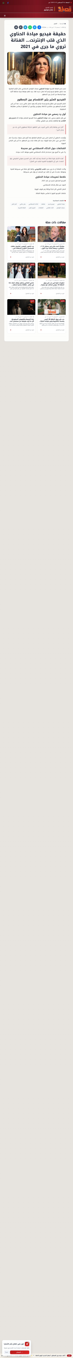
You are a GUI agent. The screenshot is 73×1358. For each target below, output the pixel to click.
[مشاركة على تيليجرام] (25, 27)
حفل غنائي (23, 204)
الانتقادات (40, 208)
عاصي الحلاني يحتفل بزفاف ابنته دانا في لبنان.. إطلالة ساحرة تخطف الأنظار (21, 284)
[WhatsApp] (3, 3)
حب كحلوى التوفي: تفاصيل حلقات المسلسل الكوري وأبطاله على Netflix (22, 248)
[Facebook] (8, 3)
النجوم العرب (32, 208)
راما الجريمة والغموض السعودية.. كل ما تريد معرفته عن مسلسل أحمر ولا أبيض (22, 321)
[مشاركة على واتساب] (30, 27)
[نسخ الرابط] (21, 27)
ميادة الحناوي (61, 204)
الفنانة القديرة (22, 208)
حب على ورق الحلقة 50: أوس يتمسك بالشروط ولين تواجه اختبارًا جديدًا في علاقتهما (52, 321)
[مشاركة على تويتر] (35, 27)
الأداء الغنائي (50, 208)
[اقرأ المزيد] (41, 257)
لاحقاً (6, 1352)
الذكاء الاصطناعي (33, 204)
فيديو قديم (51, 204)
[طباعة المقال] (16, 27)
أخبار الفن (14, 204)
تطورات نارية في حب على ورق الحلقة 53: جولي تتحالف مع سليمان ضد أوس (52, 284)
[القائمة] (5, 15)
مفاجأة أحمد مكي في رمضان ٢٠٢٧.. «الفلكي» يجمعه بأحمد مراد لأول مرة (52, 248)
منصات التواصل (61, 208)
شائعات (43, 204)
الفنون (55, 24)
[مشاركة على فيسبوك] (39, 27)
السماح (18, 1352)
